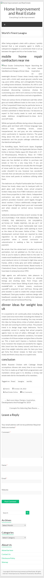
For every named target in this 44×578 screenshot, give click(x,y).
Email (4, 478)
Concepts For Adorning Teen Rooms (24, 408)
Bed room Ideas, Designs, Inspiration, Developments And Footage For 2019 (18, 401)
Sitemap (5, 562)
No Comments (27, 392)
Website (5, 490)
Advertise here (7, 550)
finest (13, 381)
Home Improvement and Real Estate (22, 11)
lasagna (21, 381)
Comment (6, 432)
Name (4, 465)
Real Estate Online (11, 392)
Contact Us (6, 554)
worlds (29, 381)
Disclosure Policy (8, 558)
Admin (7, 389)
